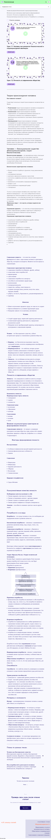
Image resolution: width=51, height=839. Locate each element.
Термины (25, 778)
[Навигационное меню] (49, 2)
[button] (46, 2)
